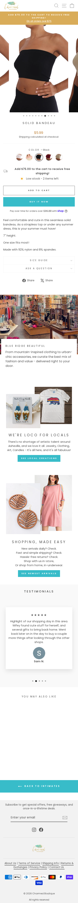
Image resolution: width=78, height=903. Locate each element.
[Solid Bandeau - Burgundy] (21, 757)
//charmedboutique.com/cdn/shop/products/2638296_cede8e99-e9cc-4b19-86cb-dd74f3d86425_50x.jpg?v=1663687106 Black (39, 157)
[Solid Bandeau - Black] (16, 757)
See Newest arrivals (39, 573)
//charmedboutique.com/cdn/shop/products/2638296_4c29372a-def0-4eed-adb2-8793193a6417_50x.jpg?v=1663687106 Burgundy (49, 157)
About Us (10, 863)
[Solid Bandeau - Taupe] (12, 757)
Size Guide (39, 260)
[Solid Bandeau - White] (8, 757)
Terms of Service (29, 863)
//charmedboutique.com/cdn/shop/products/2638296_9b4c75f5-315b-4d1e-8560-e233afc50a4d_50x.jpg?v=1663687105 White (19, 157)
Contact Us (57, 867)
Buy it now (39, 201)
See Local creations (39, 458)
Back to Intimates (41, 786)
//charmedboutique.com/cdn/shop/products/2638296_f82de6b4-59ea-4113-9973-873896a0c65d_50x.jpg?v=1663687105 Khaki (58, 157)
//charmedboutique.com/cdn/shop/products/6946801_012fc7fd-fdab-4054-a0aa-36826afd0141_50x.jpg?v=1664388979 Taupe (29, 157)
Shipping (24, 136)
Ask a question (39, 268)
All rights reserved (39, 899)
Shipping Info (50, 863)
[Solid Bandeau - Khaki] (25, 757)
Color (39, 149)
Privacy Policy (38, 867)
